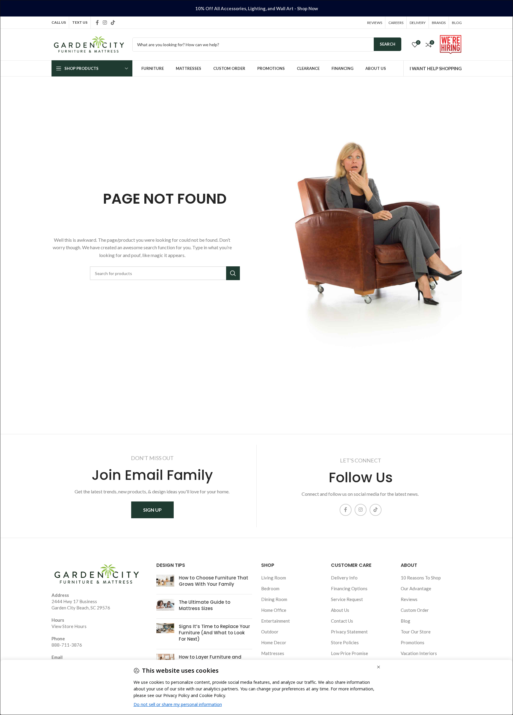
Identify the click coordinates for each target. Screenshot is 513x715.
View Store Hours (69, 626)
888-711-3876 (67, 645)
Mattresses (272, 653)
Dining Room (274, 599)
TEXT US (79, 22)
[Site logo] (89, 43)
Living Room (273, 577)
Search (387, 44)
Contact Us (342, 621)
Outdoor (270, 631)
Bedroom (270, 588)
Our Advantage (416, 588)
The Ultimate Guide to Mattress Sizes (204, 605)
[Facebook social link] (97, 22)
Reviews (409, 599)
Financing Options (349, 588)
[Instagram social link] (105, 22)
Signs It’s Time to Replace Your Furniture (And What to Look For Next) (214, 632)
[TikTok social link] (113, 22)
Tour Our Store (416, 631)
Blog (405, 621)
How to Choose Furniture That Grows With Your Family (213, 581)
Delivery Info (344, 577)
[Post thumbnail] (165, 582)
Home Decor (273, 642)
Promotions (412, 642)
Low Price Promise (349, 653)
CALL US (59, 22)
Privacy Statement (349, 631)
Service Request (347, 599)
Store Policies (345, 642)
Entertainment (275, 621)
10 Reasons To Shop (421, 577)
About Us (340, 610)
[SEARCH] (233, 273)
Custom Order (415, 610)
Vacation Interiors (419, 653)
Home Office (273, 610)
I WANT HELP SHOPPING (436, 68)
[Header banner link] (256, 8)
